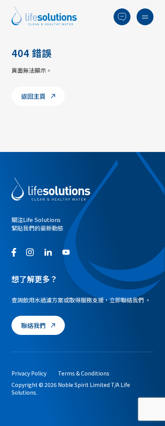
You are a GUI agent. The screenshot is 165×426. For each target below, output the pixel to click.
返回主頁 (33, 96)
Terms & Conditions (83, 373)
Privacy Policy (29, 373)
